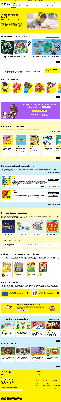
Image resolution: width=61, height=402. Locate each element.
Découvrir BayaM (40, 111)
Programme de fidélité (45, 383)
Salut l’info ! (14, 192)
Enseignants (37, 380)
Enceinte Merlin (37, 234)
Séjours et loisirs (14, 7)
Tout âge (13, 3)
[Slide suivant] (59, 158)
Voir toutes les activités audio (54, 319)
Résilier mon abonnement (46, 385)
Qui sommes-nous (55, 380)
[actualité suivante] (59, 62)
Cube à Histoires (23, 234)
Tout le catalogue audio (55, 131)
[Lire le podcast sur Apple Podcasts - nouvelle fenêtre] (58, 186)
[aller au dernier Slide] (57, 158)
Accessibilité (58, 399)
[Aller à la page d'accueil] (5, 6)
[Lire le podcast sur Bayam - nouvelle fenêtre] (42, 186)
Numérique (48, 5)
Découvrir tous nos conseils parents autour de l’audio (49, 344)
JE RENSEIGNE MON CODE (22, 310)
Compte (58, 3)
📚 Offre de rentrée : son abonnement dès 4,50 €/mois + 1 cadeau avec (29, 0)
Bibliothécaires (37, 385)
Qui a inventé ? (15, 178)
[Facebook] (5, 379)
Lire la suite (3, 28)
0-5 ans (17, 3)
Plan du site (54, 388)
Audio (52, 5)
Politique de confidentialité (47, 398)
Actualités (13, 5)
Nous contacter (37, 374)
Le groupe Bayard (55, 383)
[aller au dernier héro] (57, 97)
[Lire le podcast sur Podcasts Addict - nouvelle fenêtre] (54, 186)
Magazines (38, 5)
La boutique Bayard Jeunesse (46, 380)
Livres (43, 5)
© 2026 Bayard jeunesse (56, 398)
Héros (34, 5)
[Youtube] (9, 379)
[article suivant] (59, 341)
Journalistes (37, 383)
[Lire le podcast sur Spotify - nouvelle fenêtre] (46, 186)
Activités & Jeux (27, 5)
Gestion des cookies (38, 398)
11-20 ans (26, 3)
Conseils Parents (19, 5)
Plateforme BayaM (8, 234)
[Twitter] (12, 379)
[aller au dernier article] (57, 341)
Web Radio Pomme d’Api (52, 234)
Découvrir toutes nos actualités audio (52, 37)
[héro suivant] (59, 97)
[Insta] (2, 379)
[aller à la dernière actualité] (57, 62)
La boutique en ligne (46, 3)
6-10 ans (21, 3)
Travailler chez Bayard (56, 385)
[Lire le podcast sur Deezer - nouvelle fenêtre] (50, 186)
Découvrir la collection (53, 179)
